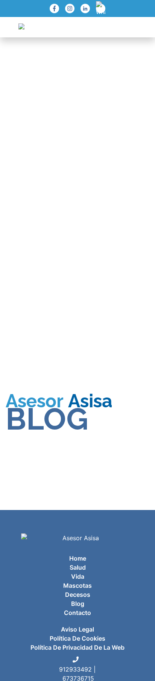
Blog (77, 603)
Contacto (77, 612)
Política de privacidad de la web (77, 647)
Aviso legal (77, 629)
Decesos (77, 594)
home (77, 558)
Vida (77, 576)
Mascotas (77, 585)
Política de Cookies (77, 638)
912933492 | (77, 669)
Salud (78, 567)
